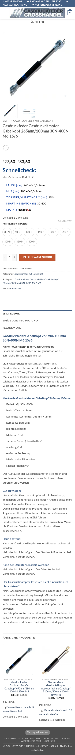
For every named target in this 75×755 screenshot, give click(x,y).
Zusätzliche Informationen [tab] (20, 321)
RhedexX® (15, 289)
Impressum (9, 739)
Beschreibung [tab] (11, 314)
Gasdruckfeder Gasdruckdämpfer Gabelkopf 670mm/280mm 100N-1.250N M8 (19, 687)
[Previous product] (5, 147)
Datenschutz (33, 739)
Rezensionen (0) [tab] (12, 328)
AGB (20, 739)
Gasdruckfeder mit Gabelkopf (33, 121)
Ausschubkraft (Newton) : (15, 224)
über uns (49, 741)
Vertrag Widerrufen (37, 732)
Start (6, 121)
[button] (5, 13)
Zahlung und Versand (57, 739)
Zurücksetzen (65, 221)
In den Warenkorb (37, 257)
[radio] (7, 232)
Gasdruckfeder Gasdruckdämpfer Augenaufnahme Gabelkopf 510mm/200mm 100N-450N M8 (55, 688)
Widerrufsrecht (31, 741)
